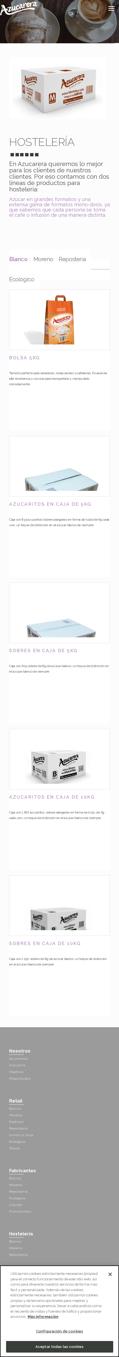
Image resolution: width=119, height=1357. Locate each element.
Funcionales (20, 1211)
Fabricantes (22, 1170)
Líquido (15, 1205)
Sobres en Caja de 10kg (45, 943)
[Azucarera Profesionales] (18, 8)
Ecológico (21, 279)
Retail (15, 1101)
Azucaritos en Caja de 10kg (52, 797)
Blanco (18, 259)
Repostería (72, 259)
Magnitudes (20, 1078)
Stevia (14, 1148)
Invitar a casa (21, 1135)
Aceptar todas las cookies (59, 1347)
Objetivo (16, 1072)
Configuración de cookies (59, 1331)
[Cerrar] (110, 1274)
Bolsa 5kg (24, 357)
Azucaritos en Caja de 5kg (50, 504)
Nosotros (19, 1051)
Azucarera (18, 1059)
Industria (17, 1065)
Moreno (43, 259)
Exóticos (16, 1122)
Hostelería (21, 1233)
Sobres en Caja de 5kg (43, 650)
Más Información (43, 1317)
